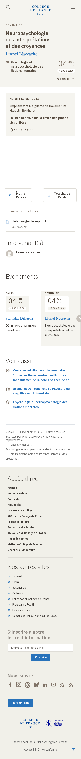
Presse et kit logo (18, 521)
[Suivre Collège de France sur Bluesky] (36, 684)
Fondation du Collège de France (31, 599)
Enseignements (20, 444)
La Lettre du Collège (20, 510)
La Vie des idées (21, 610)
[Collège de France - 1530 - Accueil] (40, 10)
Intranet (17, 576)
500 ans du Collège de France (26, 516)
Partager (65, 78)
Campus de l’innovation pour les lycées (35, 616)
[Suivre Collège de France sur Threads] (27, 684)
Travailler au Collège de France (27, 533)
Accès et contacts (24, 742)
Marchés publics (18, 538)
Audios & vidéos (17, 493)
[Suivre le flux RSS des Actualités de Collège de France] (62, 684)
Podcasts (13, 499)
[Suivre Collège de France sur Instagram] (18, 684)
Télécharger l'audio (63, 195)
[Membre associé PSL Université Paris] (54, 723)
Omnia (16, 582)
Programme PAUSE (23, 604)
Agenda (12, 488)
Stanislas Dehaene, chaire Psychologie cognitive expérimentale (41, 391)
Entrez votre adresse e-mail (27, 647)
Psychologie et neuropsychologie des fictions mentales (27, 66)
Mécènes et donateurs (21, 550)
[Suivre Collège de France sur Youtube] (53, 684)
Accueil (10, 432)
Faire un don (20, 703)
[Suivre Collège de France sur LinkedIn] (44, 684)
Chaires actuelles (55, 432)
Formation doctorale (21, 527)
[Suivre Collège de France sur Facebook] (10, 684)
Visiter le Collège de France (25, 544)
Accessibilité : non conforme (40, 749)
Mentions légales (47, 742)
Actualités (14, 505)
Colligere (17, 593)
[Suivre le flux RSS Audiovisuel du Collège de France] (70, 684)
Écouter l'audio (21, 195)
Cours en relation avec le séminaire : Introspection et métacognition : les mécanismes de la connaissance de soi (41, 375)
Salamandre (19, 587)
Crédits (63, 742)
